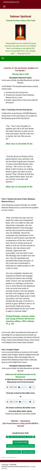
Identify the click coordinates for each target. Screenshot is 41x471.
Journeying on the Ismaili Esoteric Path (20, 446)
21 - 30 (23, 437)
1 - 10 (11, 437)
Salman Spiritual (28, 452)
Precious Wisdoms (13, 452)
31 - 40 (29, 437)
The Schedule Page (20, 442)
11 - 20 (17, 437)
